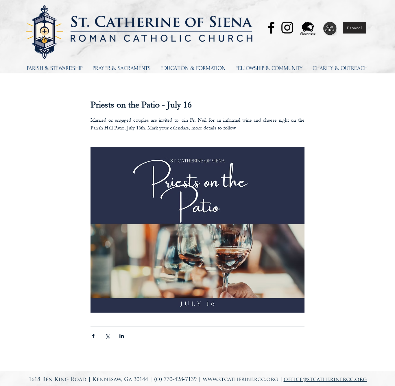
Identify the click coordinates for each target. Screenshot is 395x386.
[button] (55, 68)
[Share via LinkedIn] (121, 336)
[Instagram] (287, 28)
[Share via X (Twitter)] (107, 336)
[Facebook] (271, 28)
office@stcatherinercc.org (325, 380)
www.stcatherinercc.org (240, 380)
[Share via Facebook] (93, 336)
